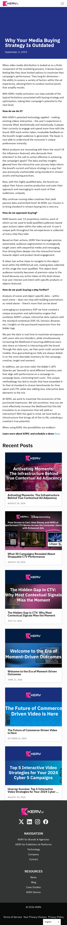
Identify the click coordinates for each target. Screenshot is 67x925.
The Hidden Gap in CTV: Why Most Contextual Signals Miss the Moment (31, 614)
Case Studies (33, 887)
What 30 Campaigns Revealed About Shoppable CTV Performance (31, 555)
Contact (33, 859)
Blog (33, 882)
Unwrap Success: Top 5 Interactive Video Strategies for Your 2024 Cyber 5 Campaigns (33, 791)
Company (33, 854)
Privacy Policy (56, 916)
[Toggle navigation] (62, 3)
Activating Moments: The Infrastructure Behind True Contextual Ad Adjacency (33, 496)
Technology (33, 849)
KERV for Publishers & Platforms (33, 844)
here (57, 433)
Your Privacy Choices (35, 916)
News (33, 877)
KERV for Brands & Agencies (33, 839)
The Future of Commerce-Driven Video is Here (32, 731)
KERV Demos (33, 892)
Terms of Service (12, 916)
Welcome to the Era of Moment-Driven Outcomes (32, 673)
